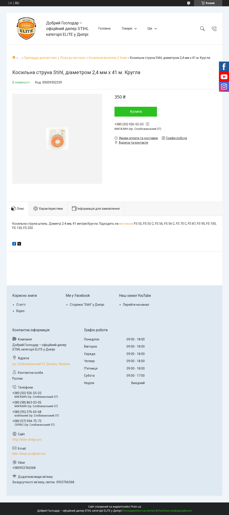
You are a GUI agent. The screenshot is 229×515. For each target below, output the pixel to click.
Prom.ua (136, 506)
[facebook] (14, 244)
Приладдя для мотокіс (40, 58)
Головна (104, 28)
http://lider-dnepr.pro (27, 439)
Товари (126, 28)
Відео (20, 311)
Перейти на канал (136, 304)
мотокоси (126, 223)
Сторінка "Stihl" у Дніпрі (87, 304)
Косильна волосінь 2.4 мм (108, 58)
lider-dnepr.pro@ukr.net (28, 453)
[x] (19, 244)
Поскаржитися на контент (139, 510)
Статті (20, 304)
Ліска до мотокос (72, 58)
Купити (136, 111)
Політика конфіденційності (175, 510)
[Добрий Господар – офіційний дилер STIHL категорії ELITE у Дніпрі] (27, 28)
